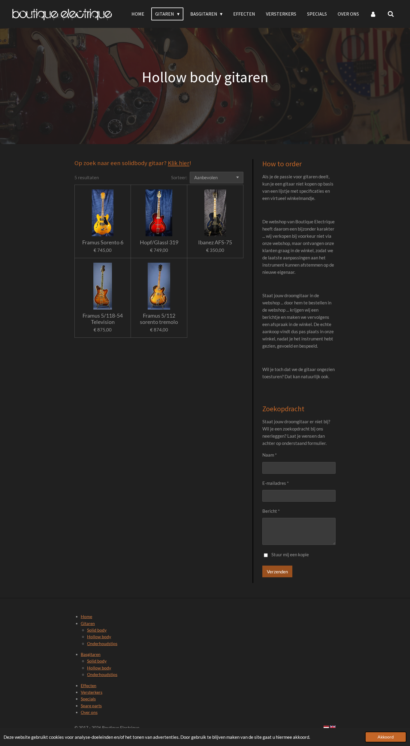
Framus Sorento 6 (102, 242)
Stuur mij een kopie (290, 554)
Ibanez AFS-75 (215, 242)
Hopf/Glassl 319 (159, 242)
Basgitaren (91, 654)
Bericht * (271, 511)
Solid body (97, 630)
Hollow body (99, 636)
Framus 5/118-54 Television (103, 319)
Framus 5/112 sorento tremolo (159, 319)
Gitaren (88, 623)
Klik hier (178, 163)
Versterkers (91, 692)
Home (86, 616)
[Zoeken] (391, 14)
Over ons (89, 712)
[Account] (373, 14)
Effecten (88, 685)
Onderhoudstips (102, 643)
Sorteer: (179, 177)
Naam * (269, 455)
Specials (88, 698)
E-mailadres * (275, 483)
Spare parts (91, 705)
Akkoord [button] (386, 737)
